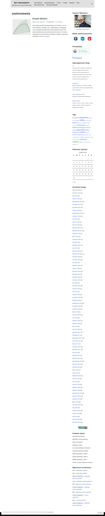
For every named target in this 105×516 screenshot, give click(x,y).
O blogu (65, 3)
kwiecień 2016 (76, 375)
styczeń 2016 (76, 384)
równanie (91, 137)
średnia (73, 144)
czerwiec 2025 (76, 193)
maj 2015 (75, 407)
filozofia (89, 120)
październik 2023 (77, 201)
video (76, 139)
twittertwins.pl (75, 83)
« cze (74, 182)
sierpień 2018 (76, 309)
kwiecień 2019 (76, 286)
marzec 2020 (76, 268)
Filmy (78, 3)
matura (74, 130)
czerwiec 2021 (76, 239)
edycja (73, 120)
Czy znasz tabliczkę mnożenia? (81, 448)
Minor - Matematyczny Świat (78, 94)
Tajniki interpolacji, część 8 (80, 456)
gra (82, 122)
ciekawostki (83, 118)
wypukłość (83, 139)
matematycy (88, 127)
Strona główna (38, 3)
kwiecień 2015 (76, 410)
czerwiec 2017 (76, 347)
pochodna (75, 134)
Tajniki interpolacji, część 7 (80, 459)
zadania (75, 142)
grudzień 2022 (76, 207)
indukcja (88, 122)
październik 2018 (77, 303)
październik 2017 (77, 338)
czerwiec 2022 (76, 216)
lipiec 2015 (75, 402)
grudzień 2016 (76, 358)
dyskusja (90, 117)
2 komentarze (59, 22)
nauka (87, 130)
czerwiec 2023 (76, 204)
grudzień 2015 (76, 387)
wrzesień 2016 (76, 364)
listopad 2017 (76, 335)
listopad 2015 (76, 390)
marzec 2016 (76, 378)
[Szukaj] (91, 3)
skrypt (73, 139)
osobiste (82, 132)
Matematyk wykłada (81, 470)
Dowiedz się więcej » (44, 36)
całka (76, 117)
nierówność (75, 132)
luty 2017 (75, 352)
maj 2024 (75, 196)
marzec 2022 (76, 222)
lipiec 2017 (75, 344)
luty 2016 (75, 381)
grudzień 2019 (76, 271)
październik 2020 (77, 254)
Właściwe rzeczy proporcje (80, 439)
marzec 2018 (76, 323)
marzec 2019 (76, 288)
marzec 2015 (76, 413)
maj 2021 (75, 242)
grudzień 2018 (76, 297)
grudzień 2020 (76, 251)
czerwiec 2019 (76, 280)
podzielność (86, 134)
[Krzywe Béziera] (21, 27)
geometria (79, 122)
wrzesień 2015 (76, 396)
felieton (85, 120)
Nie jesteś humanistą (78, 436)
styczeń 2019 (76, 294)
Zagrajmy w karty (77, 445)
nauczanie (80, 130)
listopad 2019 (76, 274)
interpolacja (81, 125)
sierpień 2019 (76, 277)
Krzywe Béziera (39, 19)
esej (82, 120)
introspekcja (87, 125)
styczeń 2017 (76, 355)
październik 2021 (77, 230)
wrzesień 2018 (76, 306)
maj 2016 (75, 373)
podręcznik (80, 134)
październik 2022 (77, 213)
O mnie (59, 3)
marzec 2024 (76, 198)
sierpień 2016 (76, 367)
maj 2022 (75, 219)
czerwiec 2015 (76, 404)
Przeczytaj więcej (50, 512)
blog (73, 117)
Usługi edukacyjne (49, 3)
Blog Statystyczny (76, 100)
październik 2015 (77, 393)
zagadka (80, 142)
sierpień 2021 (76, 233)
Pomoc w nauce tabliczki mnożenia (82, 462)
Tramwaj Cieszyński (52, 5)
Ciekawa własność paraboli (80, 451)
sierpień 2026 (76, 190)
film (87, 120)
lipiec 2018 (75, 312)
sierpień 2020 (76, 256)
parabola (87, 132)
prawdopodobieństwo (76, 137)
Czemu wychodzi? (77, 442)
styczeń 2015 (76, 419)
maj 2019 (75, 283)
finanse (74, 123)
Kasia (74, 481)
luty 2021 (75, 248)
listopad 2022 (76, 210)
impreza (85, 122)
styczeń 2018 (76, 329)
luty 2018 (75, 326)
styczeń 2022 (76, 225)
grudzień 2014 (76, 422)
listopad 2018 (76, 300)
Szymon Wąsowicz (40, 22)
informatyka (74, 125)
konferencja (81, 127)
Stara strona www (39, 5)
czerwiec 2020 (76, 259)
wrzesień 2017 (76, 341)
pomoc (90, 134)
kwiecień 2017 (76, 349)
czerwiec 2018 (76, 315)
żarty (77, 144)
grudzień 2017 (76, 332)
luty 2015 (75, 416)
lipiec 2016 (75, 370)
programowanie (87, 137)
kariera (74, 127)
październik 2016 (77, 361)
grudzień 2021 (76, 227)
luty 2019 (75, 291)
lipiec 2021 (75, 236)
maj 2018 (75, 317)
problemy (82, 137)
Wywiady (71, 3)
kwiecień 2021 (76, 245)
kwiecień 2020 (76, 265)
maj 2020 (75, 262)
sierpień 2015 (76, 399)
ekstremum (77, 120)
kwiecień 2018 (76, 320)
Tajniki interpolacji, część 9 (80, 453)
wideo (78, 139)
